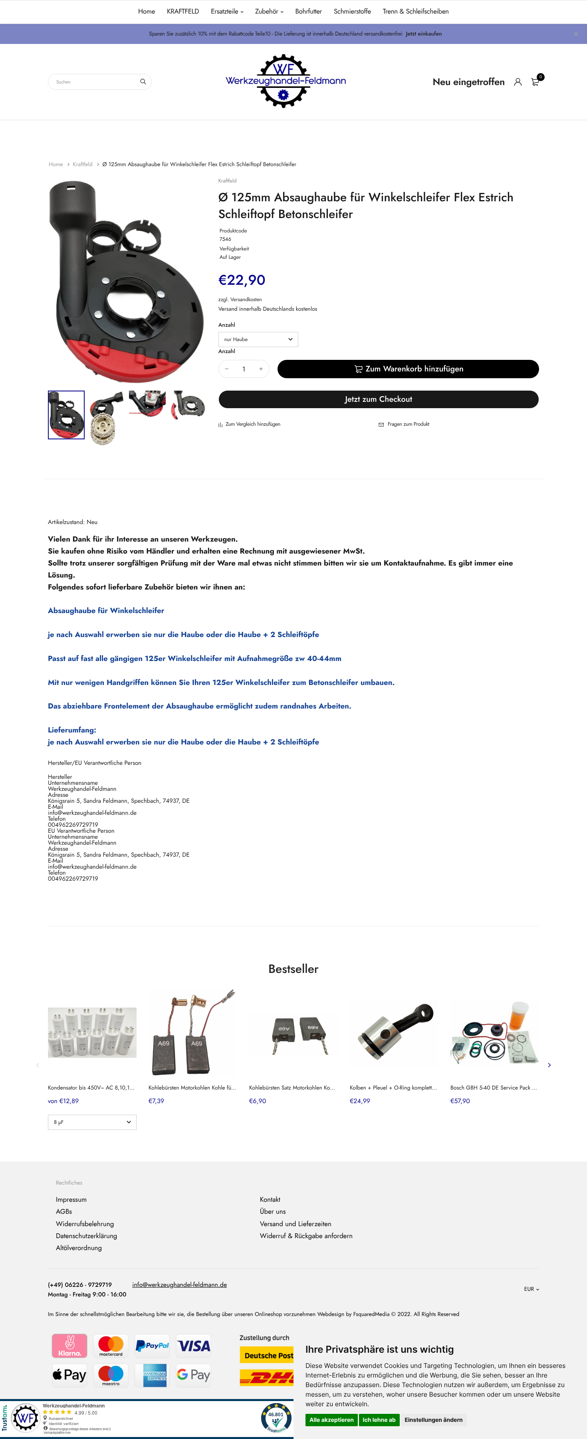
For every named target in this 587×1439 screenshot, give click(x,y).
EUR (529, 1290)
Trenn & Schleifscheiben (416, 11)
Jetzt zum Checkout (378, 399)
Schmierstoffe (352, 11)
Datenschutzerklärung (86, 1236)
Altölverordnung (79, 1248)
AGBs (64, 1212)
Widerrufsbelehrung (85, 1224)
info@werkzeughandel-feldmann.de (179, 1285)
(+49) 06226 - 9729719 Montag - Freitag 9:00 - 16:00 (87, 1289)
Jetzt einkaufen (424, 34)
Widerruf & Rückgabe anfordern (306, 1236)
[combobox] (100, 82)
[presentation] (38, 1065)
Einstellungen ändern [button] (433, 1420)
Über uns (273, 1212)
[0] (535, 82)
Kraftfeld (83, 165)
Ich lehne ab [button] (379, 1420)
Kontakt (270, 1200)
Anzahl (226, 325)
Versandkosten (246, 299)
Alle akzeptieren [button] (331, 1420)
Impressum (71, 1200)
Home (146, 11)
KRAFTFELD (183, 11)
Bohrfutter (308, 11)
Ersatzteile (224, 11)
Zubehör (266, 11)
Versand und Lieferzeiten (295, 1224)
